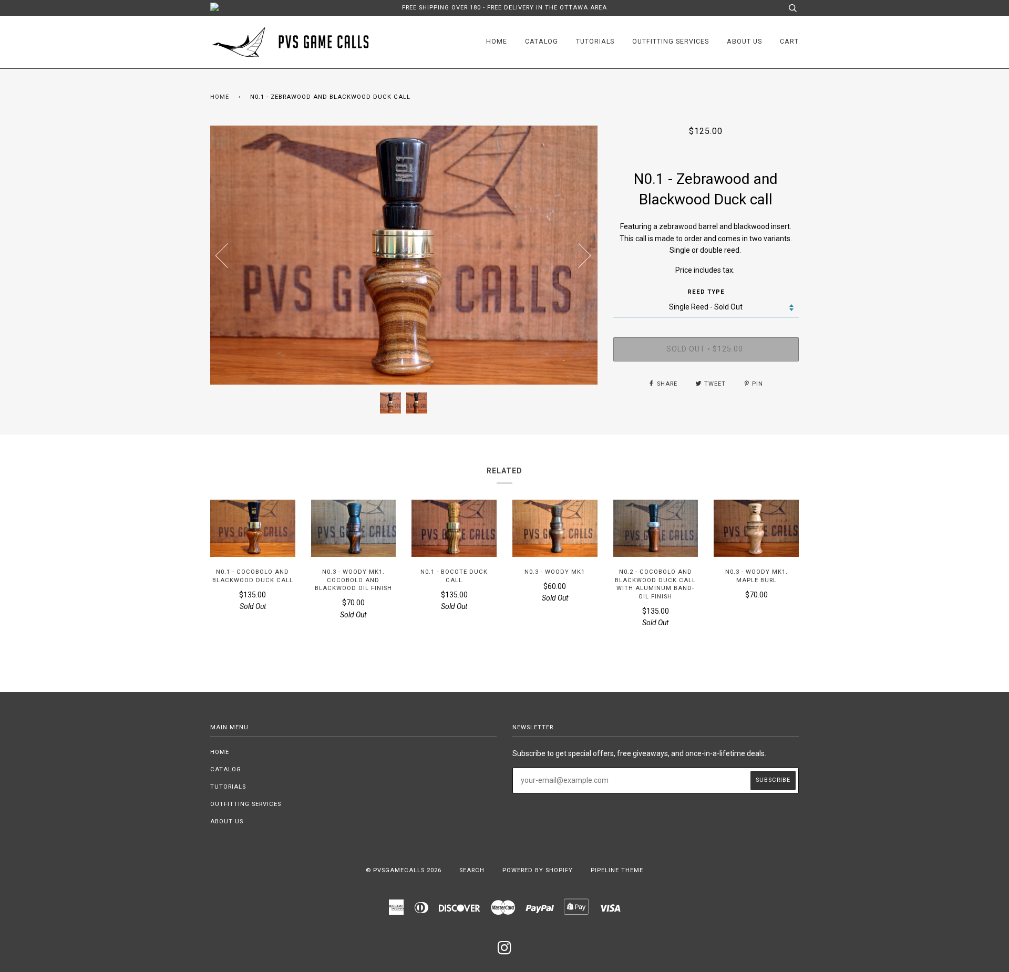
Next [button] (578, 255)
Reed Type (706, 291)
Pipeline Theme (617, 870)
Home (496, 41)
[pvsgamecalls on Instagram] (505, 951)
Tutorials (595, 41)
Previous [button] (228, 255)
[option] (404, 255)
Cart (789, 41)
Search (472, 870)
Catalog (541, 41)
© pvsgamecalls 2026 (403, 870)
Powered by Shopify (537, 870)
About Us (744, 41)
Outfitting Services (670, 41)
